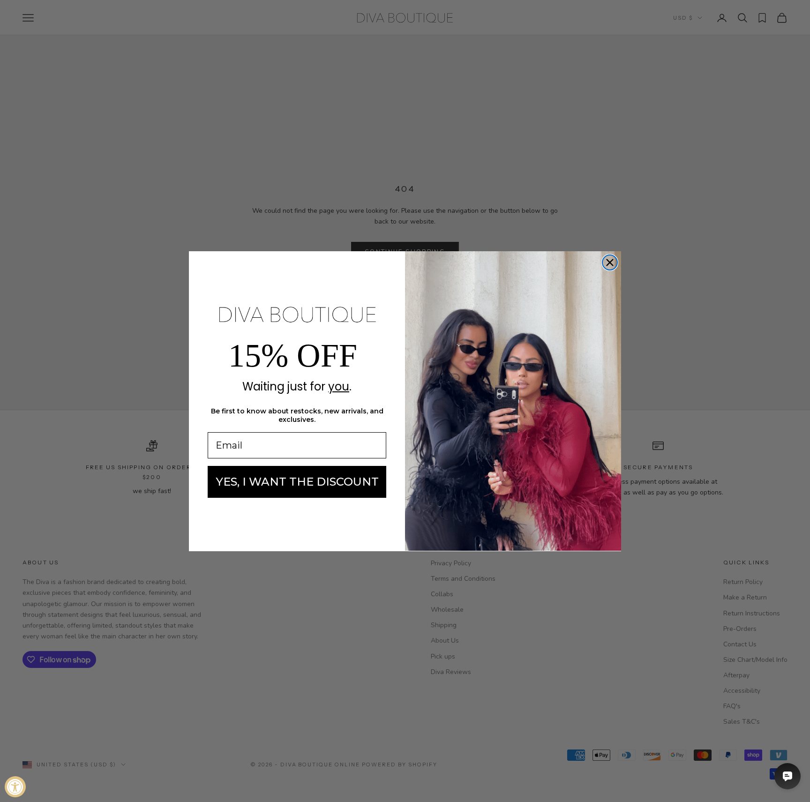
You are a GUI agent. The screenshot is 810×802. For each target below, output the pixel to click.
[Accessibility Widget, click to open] (15, 786)
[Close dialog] (609, 262)
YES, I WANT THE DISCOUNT (297, 481)
